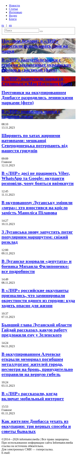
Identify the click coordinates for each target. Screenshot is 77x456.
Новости (14, 5)
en (10, 25)
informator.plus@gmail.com (27, 452)
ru (2, 25)
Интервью (15, 12)
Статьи (13, 8)
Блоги (13, 19)
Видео (13, 15)
